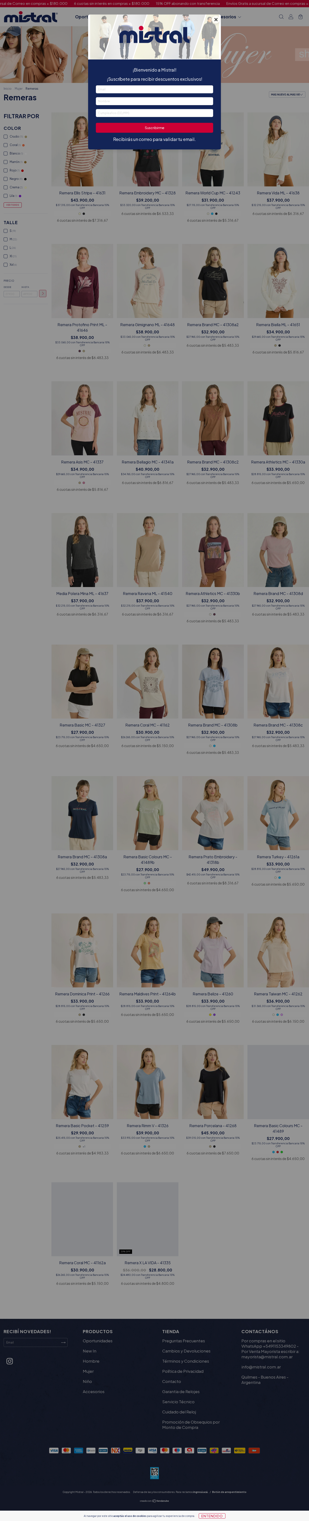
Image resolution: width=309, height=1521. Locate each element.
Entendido (212, 1516)
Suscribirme (154, 127)
